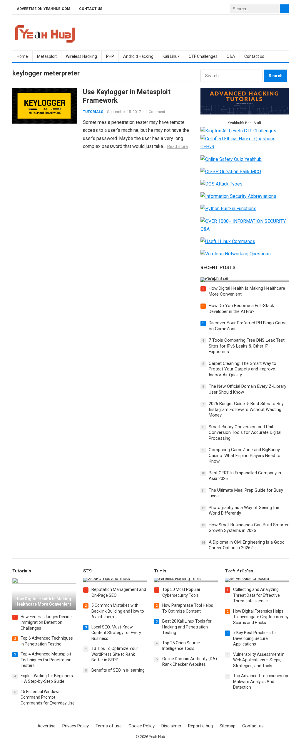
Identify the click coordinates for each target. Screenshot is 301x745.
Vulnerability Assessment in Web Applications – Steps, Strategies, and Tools (259, 660)
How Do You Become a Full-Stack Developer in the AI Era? (241, 308)
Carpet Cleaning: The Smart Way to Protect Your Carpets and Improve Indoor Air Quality (242, 369)
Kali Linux (171, 56)
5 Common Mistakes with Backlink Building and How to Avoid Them (117, 611)
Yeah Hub (157, 736)
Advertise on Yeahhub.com (43, 9)
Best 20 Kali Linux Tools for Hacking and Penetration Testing (187, 627)
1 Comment (155, 111)
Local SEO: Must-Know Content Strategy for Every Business (116, 633)
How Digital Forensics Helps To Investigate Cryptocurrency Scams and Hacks (261, 617)
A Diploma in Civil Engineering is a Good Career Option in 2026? (247, 545)
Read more (177, 146)
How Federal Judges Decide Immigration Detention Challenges (46, 622)
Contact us (90, 9)
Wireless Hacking (81, 56)
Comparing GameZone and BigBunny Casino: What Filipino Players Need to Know (244, 455)
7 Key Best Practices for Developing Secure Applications (255, 638)
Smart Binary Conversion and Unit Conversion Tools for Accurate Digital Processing (245, 432)
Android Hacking (138, 56)
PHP (110, 56)
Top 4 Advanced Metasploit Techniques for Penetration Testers (46, 660)
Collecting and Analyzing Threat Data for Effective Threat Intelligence (256, 595)
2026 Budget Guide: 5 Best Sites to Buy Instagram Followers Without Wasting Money (246, 409)
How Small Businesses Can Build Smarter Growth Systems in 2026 (249, 527)
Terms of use (109, 726)
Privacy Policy (75, 726)
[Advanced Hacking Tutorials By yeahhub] (244, 113)
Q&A (231, 56)
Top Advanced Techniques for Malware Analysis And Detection (261, 681)
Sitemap (227, 726)
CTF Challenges (203, 56)
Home (22, 56)
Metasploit (47, 56)
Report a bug (200, 726)
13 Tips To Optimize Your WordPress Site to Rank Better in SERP (114, 654)
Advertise (46, 726)
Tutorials (93, 112)
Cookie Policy (141, 726)
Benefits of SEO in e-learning (118, 670)
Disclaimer (171, 726)
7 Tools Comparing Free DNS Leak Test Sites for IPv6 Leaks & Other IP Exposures (247, 346)
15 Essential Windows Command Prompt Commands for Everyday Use (48, 697)
